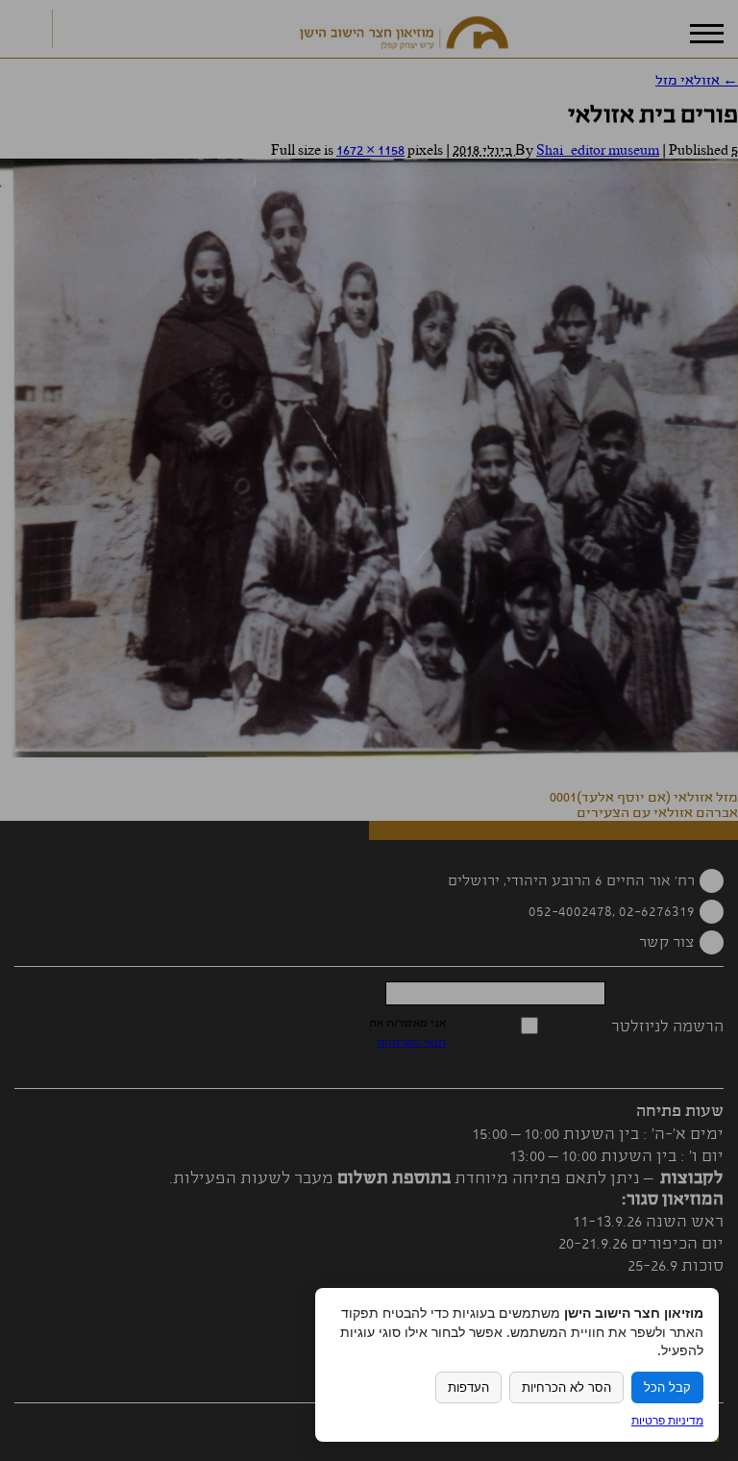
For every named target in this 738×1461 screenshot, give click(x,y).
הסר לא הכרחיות (566, 1387)
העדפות (468, 1387)
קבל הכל (667, 1387)
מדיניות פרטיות (667, 1420)
